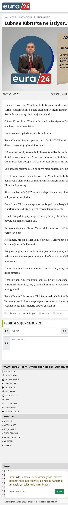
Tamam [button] (59, 491)
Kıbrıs (60, 313)
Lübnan (46, 313)
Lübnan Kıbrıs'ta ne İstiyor (22, 313)
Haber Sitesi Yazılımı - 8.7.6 (51, 501)
